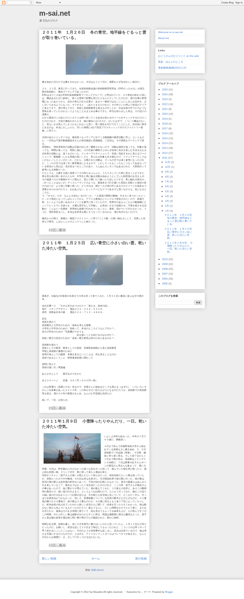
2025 (165, 89)
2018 (165, 123)
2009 (165, 264)
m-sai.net (54, 13)
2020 (165, 113)
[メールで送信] (50, 230)
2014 (165, 143)
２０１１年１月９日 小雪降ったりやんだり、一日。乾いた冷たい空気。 (178, 247)
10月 (168, 166)
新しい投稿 (49, 558)
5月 (167, 191)
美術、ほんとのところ (170, 61)
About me (163, 38)
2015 (165, 138)
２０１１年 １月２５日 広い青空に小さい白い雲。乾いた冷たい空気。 (179, 233)
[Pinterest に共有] (64, 230)
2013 (165, 147)
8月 (167, 176)
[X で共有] (57, 230)
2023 (165, 99)
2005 (165, 283)
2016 (165, 133)
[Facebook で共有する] (61, 230)
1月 (167, 210)
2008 (165, 268)
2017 (165, 128)
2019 (165, 118)
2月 (167, 205)
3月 (167, 201)
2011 (165, 157)
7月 (167, 181)
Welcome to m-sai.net (170, 32)
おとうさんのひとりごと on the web (178, 55)
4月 (167, 196)
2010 (165, 259)
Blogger (169, 592)
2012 (165, 152)
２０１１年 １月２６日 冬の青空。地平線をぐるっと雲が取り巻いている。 (179, 219)
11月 (168, 162)
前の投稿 (141, 558)
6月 (167, 186)
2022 (165, 104)
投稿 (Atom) (97, 570)
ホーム (95, 558)
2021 (165, 109)
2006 (165, 278)
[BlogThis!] (54, 230)
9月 (167, 171)
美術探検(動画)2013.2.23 (172, 67)
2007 (165, 273)
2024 (165, 94)
